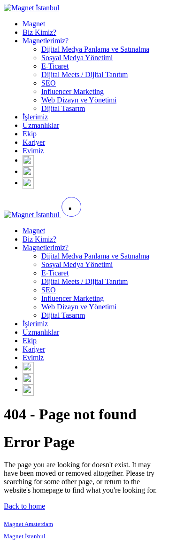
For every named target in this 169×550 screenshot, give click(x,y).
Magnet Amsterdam (28, 523)
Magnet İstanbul (25, 536)
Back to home (24, 506)
